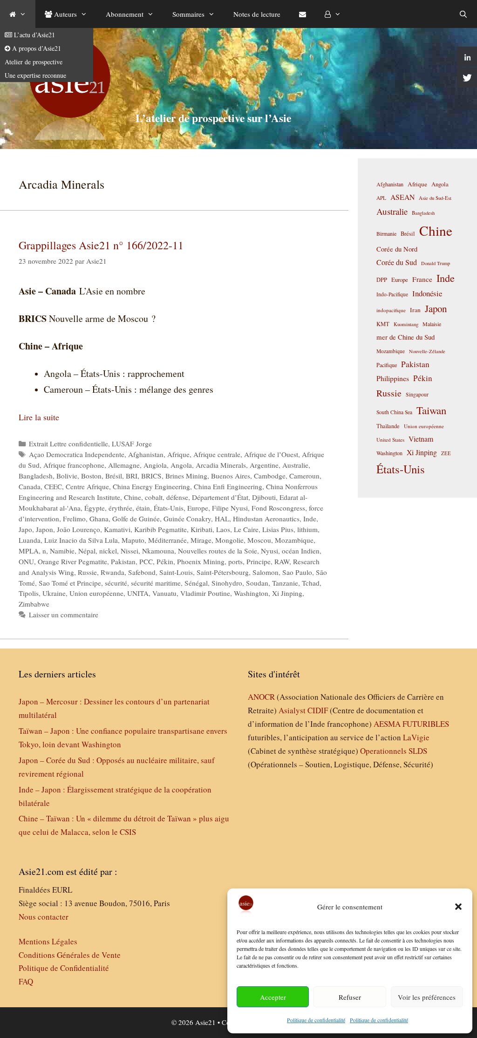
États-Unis (169, 507)
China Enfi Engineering (228, 486)
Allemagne (124, 465)
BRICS (151, 475)
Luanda (30, 540)
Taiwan (431, 410)
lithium (307, 529)
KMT (382, 324)
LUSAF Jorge (132, 443)
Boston (91, 475)
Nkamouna (158, 550)
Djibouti (264, 497)
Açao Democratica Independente (76, 454)
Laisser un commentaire (63, 614)
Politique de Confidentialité (64, 968)
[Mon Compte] (332, 14)
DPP (381, 279)
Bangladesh (36, 475)
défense (177, 497)
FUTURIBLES (425, 723)
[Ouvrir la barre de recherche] (463, 14)
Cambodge (270, 475)
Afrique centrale (216, 454)
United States (390, 439)
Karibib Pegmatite (160, 529)
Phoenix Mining (201, 561)
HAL (222, 518)
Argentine (264, 465)
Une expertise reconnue (35, 75)
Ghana (99, 518)
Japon (44, 529)
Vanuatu (164, 593)
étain (143, 507)
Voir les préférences (427, 997)
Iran (415, 310)
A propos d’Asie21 (35, 48)
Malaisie (431, 324)
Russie (87, 572)
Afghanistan (146, 454)
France (422, 279)
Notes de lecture (256, 14)
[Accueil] (17, 14)
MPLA (29, 550)
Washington (251, 593)
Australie (295, 465)
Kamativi (117, 529)
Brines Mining (186, 475)
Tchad (311, 582)
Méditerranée (167, 540)
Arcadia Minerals (221, 465)
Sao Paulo (297, 572)
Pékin (165, 561)
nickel (108, 550)
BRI (131, 475)
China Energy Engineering (151, 486)
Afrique (178, 454)
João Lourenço (78, 529)
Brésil (113, 475)
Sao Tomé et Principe (70, 582)
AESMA (387, 723)
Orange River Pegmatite (72, 561)
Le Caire (246, 529)
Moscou (259, 540)
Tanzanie (285, 582)
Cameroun (304, 475)
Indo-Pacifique (392, 294)
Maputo (133, 540)
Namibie (62, 550)
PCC (146, 561)
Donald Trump (435, 263)
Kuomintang (406, 324)
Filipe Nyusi (230, 507)
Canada (30, 486)
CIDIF (317, 710)
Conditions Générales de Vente (70, 954)
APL (381, 197)
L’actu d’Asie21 (33, 34)
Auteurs (64, 14)
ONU (26, 561)
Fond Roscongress (278, 507)
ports (235, 561)
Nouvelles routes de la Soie (217, 550)
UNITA (138, 593)
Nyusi (269, 550)
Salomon (265, 572)
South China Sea (394, 412)
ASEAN (402, 197)
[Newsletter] (302, 14)
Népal (86, 550)
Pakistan (123, 561)
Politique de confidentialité (316, 1020)
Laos (223, 529)
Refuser (350, 997)
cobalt (154, 497)
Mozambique (294, 540)
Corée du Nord (396, 249)
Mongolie (229, 540)
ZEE (446, 453)
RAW (281, 561)
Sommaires (188, 14)
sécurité (116, 582)
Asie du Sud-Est (435, 197)
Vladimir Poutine (205, 593)
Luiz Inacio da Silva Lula (81, 540)
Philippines (392, 378)
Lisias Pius (277, 529)
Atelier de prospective (33, 61)
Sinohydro (226, 582)
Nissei (129, 550)
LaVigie (416, 737)
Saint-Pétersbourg (223, 572)
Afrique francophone (73, 465)
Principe (258, 561)
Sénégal (196, 582)
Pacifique (386, 365)
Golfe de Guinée (136, 518)
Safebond (142, 572)
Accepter (273, 997)
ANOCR (261, 696)
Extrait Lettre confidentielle (68, 443)
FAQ (26, 981)
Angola (181, 465)
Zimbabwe (34, 603)
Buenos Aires (230, 475)
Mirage (201, 540)
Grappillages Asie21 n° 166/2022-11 (101, 245)
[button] (458, 906)
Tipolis (29, 593)
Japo (25, 529)
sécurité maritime (156, 582)
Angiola (155, 465)
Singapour (417, 394)
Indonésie (427, 293)
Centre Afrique (87, 486)
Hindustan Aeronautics (266, 518)
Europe (197, 507)
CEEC (53, 486)
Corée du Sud (396, 262)
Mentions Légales (48, 941)
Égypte (94, 507)
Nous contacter (43, 916)
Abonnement (124, 14)
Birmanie (386, 233)
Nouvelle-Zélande (427, 351)
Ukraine (54, 593)
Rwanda (112, 572)
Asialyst (292, 710)
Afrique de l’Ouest (271, 454)
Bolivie (66, 475)
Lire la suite (39, 417)
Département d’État (220, 497)
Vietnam (421, 439)
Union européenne (96, 593)
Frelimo (74, 518)
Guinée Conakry (187, 518)
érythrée (120, 507)
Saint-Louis (176, 572)
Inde (309, 518)
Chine (132, 497)
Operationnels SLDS (393, 750)
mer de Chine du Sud (405, 336)
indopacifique (391, 310)
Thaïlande (388, 426)
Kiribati (201, 529)
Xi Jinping (287, 593)
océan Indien (301, 550)
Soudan (257, 582)
